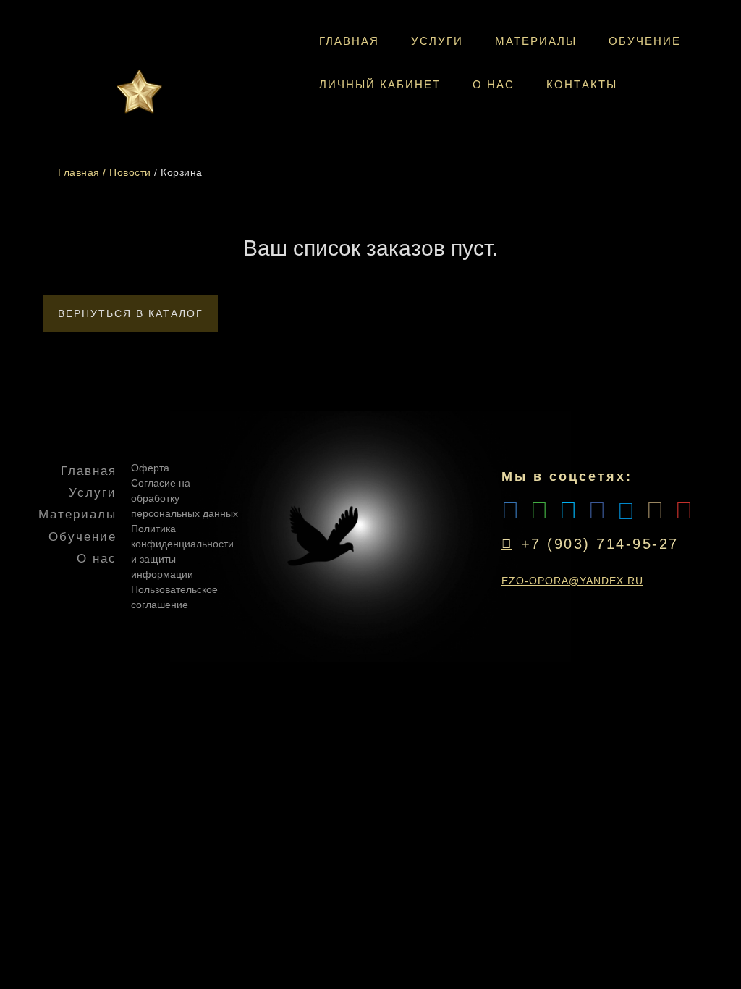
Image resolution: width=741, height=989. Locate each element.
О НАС (494, 84)
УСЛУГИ (437, 41)
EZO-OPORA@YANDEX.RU (572, 580)
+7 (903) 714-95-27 (600, 544)
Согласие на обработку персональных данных (184, 498)
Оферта (150, 468)
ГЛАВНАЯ (349, 41)
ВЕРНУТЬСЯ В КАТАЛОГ (130, 313)
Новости (130, 172)
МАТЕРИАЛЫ (536, 41)
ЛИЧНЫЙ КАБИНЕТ (380, 84)
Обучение (82, 537)
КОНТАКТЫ (581, 84)
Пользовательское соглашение (174, 597)
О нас (97, 558)
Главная (79, 172)
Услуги (93, 493)
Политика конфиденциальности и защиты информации (182, 551)
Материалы (77, 514)
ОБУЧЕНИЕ (645, 41)
